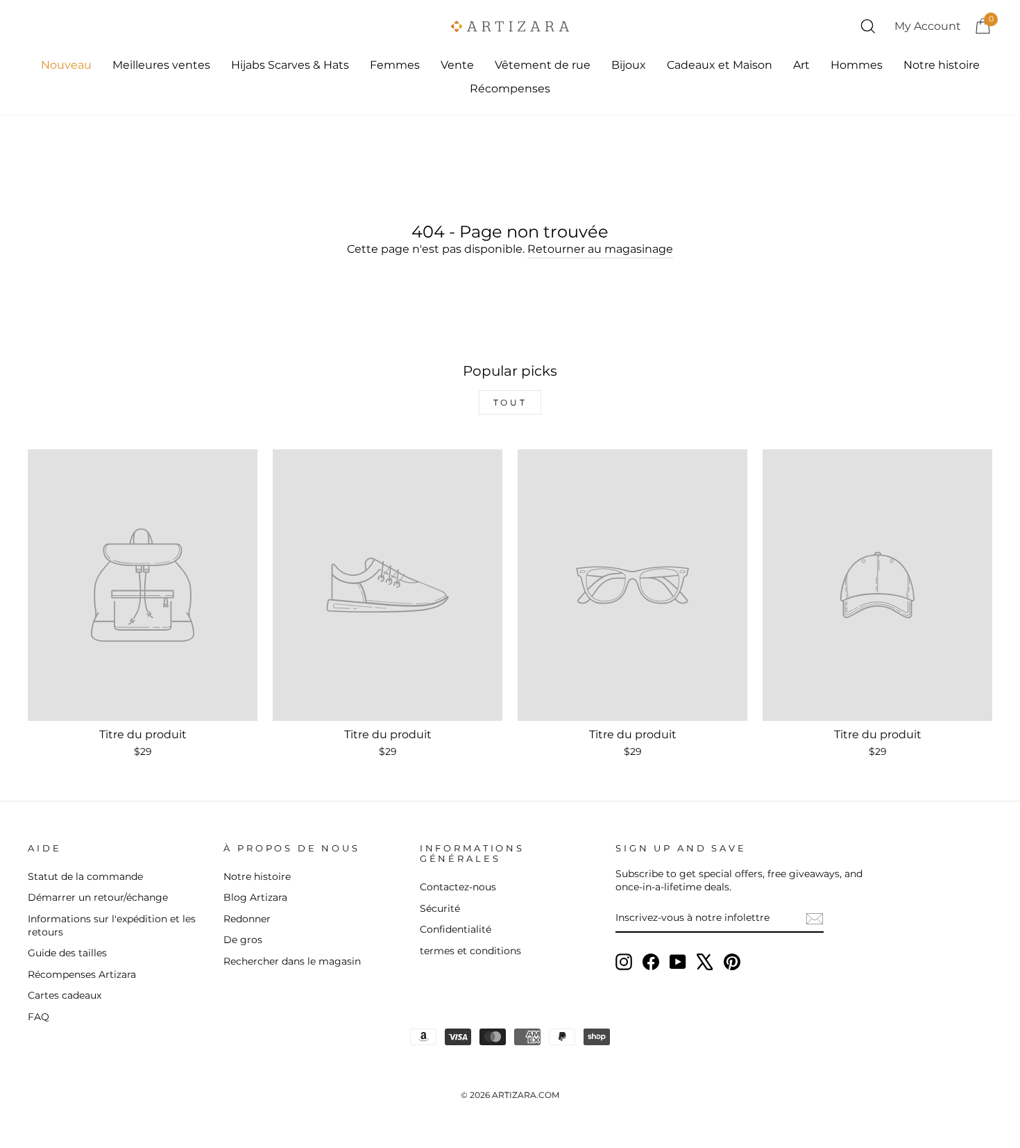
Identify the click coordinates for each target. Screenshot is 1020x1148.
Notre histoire (941, 65)
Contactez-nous (458, 886)
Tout (510, 402)
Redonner (247, 918)
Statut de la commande (85, 876)
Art (801, 65)
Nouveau (66, 65)
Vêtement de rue (542, 65)
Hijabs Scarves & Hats (290, 65)
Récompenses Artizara (82, 974)
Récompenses (510, 88)
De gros (242, 939)
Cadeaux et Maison (719, 65)
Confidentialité (455, 929)
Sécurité (440, 908)
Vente (457, 65)
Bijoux (628, 65)
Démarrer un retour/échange (98, 897)
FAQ (38, 1016)
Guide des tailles (67, 952)
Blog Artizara (255, 897)
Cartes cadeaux (64, 995)
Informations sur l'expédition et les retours (112, 925)
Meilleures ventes (161, 65)
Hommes (857, 65)
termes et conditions (470, 950)
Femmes (395, 65)
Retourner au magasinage (600, 249)
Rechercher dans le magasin (292, 961)
